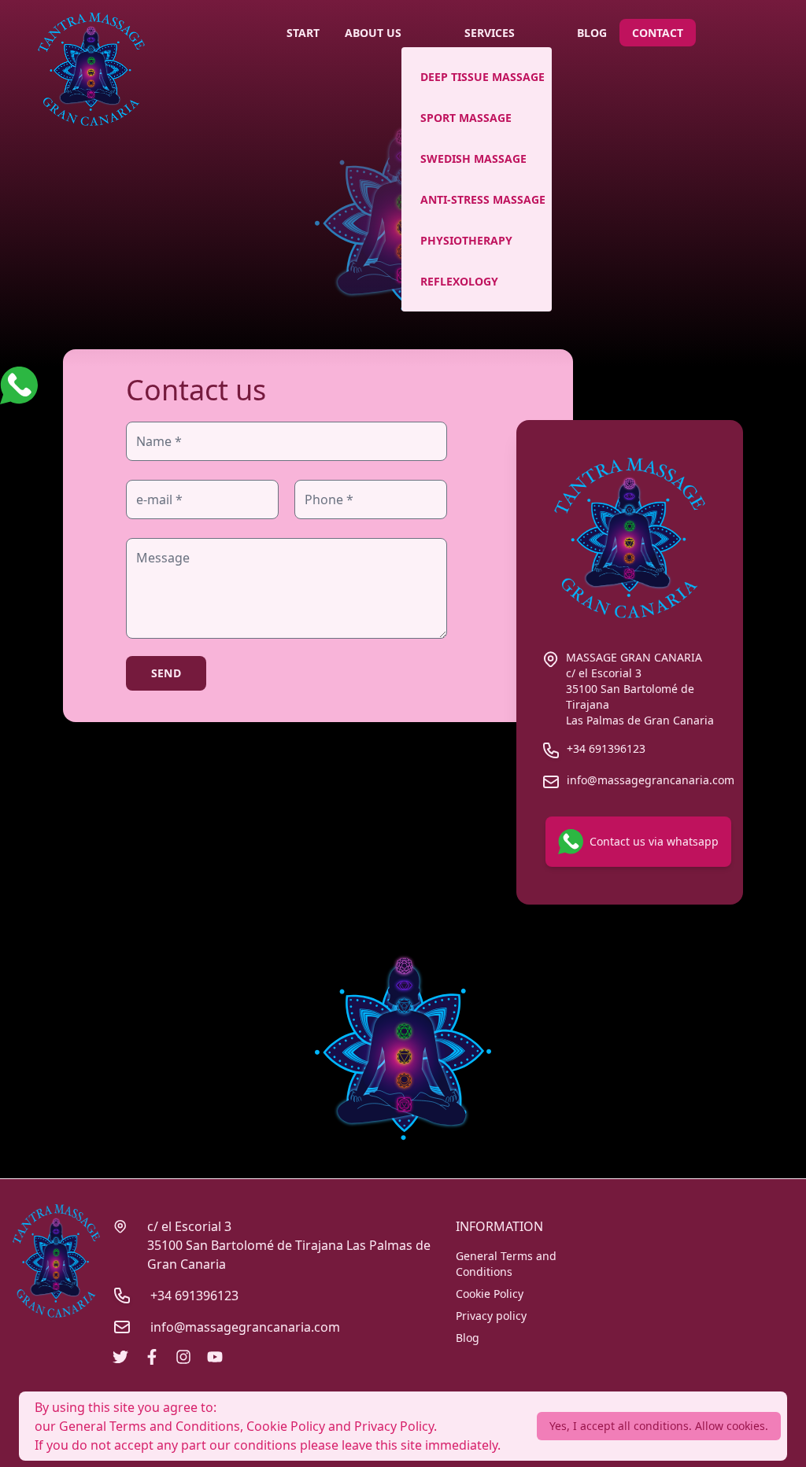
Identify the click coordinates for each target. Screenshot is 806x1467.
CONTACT (657, 32)
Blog (467, 1337)
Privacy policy (491, 1315)
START (303, 32)
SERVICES (489, 32)
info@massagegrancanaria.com (245, 1327)
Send (166, 672)
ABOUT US (373, 32)
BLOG (592, 32)
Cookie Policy (489, 1293)
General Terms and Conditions (506, 1263)
